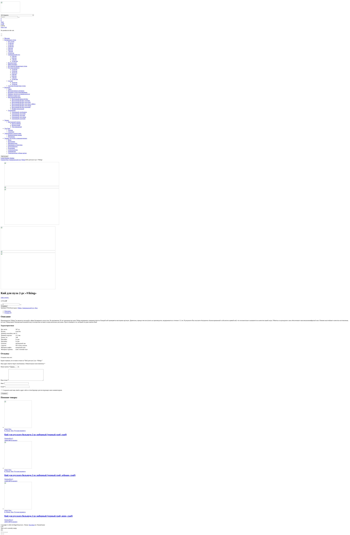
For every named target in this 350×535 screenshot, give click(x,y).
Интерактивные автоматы (16, 91)
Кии (7, 160)
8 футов (10, 50)
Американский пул (14, 54)
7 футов (10, 51)
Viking (23, 160)
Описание (7, 311)
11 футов (10, 45)
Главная (3, 160)
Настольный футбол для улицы (21, 105)
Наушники (11, 136)
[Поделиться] (3, 532)
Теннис (6, 120)
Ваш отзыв (5, 380)
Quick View (7, 429)
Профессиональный (18, 109)
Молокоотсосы (12, 143)
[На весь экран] (5, 532)
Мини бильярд (12, 64)
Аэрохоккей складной (18, 118)
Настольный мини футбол (20, 99)
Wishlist (12, 158)
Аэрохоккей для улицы (19, 117)
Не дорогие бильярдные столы (17, 66)
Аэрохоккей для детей (18, 113)
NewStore (32, 525)
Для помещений (17, 127)
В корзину (4, 306)
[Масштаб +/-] (7, 532)
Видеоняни (11, 141)
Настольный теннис (14, 122)
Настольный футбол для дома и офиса (23, 104)
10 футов (11, 46)
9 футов (10, 48)
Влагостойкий (16, 123)
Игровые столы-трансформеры (17, 92)
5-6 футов (11, 53)
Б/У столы (11, 41)
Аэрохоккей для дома (18, 115)
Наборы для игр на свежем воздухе (19, 94)
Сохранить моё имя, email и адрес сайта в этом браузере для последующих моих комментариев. (32, 390)
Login (3, 158)
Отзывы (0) (7, 312)
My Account (4, 156)
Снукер (10, 81)
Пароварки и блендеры (15, 145)
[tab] (176, 311)
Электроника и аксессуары (12, 133)
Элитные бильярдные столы (17, 86)
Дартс (10, 89)
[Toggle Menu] (1, 35)
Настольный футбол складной (21, 107)
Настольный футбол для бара (21, 100)
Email (3, 387)
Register (7, 158)
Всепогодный (12, 63)
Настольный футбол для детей (21, 102)
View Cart (4, 27)
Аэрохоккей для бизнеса (19, 112)
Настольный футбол (14, 97)
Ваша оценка (5, 367)
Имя (2, 383)
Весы (9, 140)
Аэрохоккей (11, 110)
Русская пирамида (13, 68)
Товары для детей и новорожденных (15, 138)
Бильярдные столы (10, 40)
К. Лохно (7, 430)
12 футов (11, 43)
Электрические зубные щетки (17, 153)
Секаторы (11, 132)
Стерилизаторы (13, 150)
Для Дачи (7, 128)
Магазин (7, 38)
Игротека (7, 87)
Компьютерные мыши (15, 135)
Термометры (12, 151)
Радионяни (11, 148)
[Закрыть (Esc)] (1, 532)
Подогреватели (13, 146)
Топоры (10, 130)
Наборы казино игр (14, 95)
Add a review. (5, 297)
